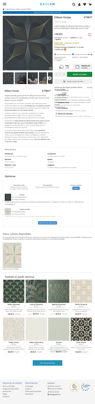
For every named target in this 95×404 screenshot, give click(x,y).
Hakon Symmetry (36, 342)
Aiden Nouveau (14, 304)
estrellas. (74, 167)
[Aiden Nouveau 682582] (13, 291)
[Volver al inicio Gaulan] (3, 9)
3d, (61, 167)
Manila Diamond (58, 304)
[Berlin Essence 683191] (81, 291)
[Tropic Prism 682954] (13, 329)
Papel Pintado (10, 9)
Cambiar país (59, 49)
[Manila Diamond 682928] (58, 291)
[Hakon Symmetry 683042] (36, 329)
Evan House (81, 342)
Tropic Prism (14, 342)
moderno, (57, 167)
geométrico (66, 167)
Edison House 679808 (10, 269)
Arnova (59, 342)
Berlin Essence (81, 304)
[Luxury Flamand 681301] (36, 291)
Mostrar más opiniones (47, 223)
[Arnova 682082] (58, 329)
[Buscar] (73, 4)
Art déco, (51, 167)
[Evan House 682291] (81, 329)
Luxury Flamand (36, 304)
